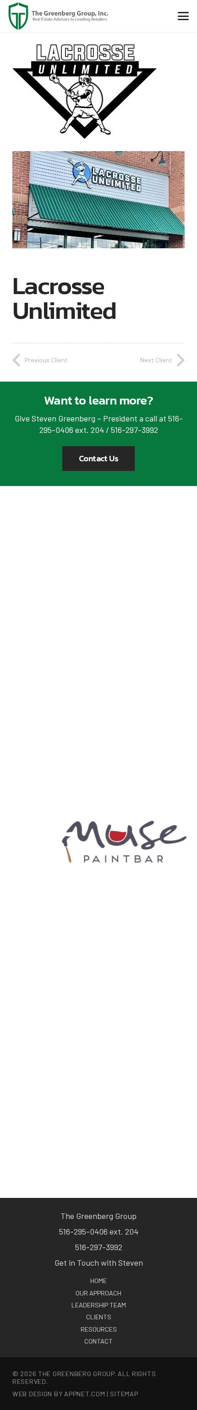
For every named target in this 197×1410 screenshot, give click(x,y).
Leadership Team (98, 1305)
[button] (183, 16)
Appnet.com (84, 1394)
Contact (98, 1341)
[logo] (58, 16)
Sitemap (124, 1394)
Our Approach (98, 1293)
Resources (99, 1329)
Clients (98, 1317)
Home (98, 1280)
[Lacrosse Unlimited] (98, 157)
